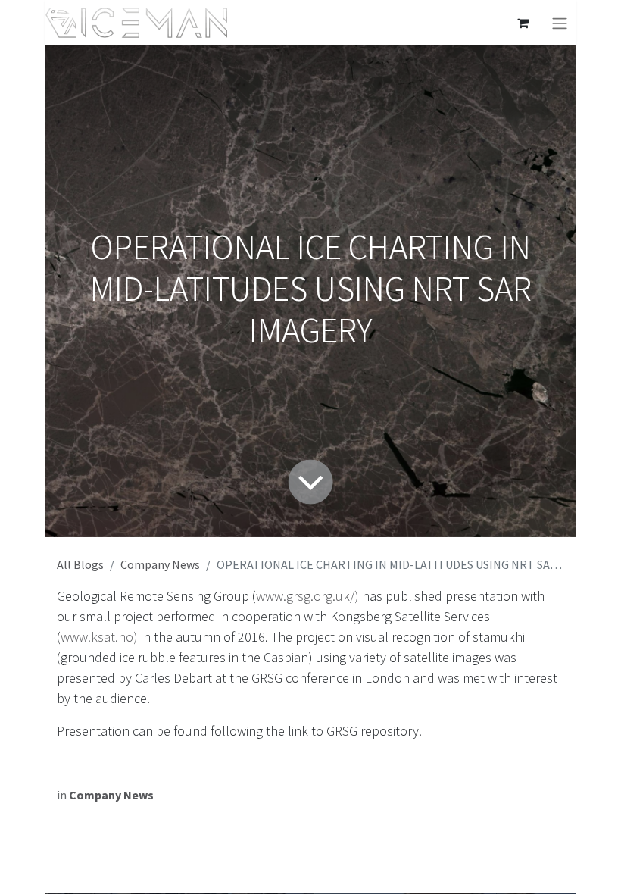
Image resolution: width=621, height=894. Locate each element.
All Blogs (80, 564)
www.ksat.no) (99, 636)
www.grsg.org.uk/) (307, 596)
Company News (160, 564)
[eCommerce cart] (522, 23)
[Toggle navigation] (560, 22)
